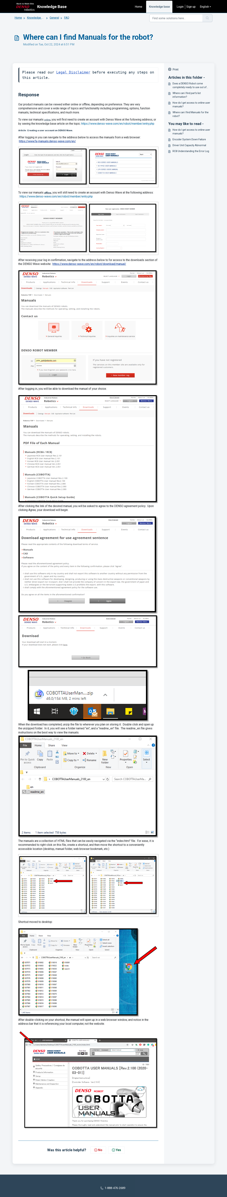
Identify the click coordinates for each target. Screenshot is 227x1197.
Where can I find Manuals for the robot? (191, 114)
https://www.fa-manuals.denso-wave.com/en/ (47, 141)
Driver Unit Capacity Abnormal (189, 145)
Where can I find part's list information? (187, 95)
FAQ (66, 17)
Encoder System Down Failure (189, 139)
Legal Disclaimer (73, 72)
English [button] (204, 6)
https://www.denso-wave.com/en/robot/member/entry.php (117, 123)
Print (175, 69)
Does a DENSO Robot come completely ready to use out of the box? (190, 85)
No (100, 1150)
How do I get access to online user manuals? (191, 104)
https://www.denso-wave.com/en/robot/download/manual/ (89, 264)
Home (138, 6)
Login (180, 6)
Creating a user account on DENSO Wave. (50, 130)
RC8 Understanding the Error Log (191, 151)
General (54, 17)
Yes (118, 1150)
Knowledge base (159, 6)
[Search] (207, 18)
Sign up (191, 6)
